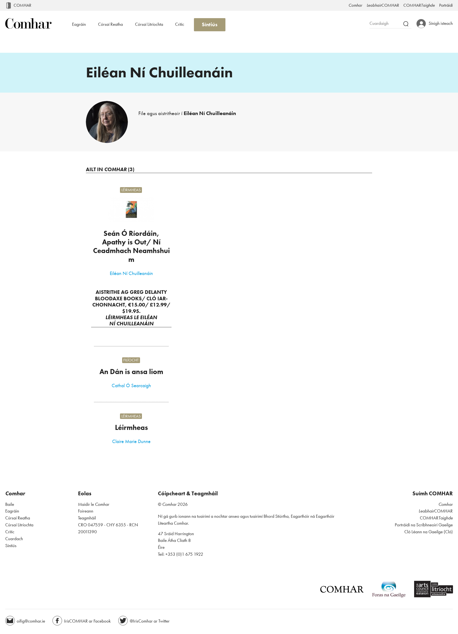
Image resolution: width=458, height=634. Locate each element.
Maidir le (93, 504)
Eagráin (79, 24)
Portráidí (446, 5)
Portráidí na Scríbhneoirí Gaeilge (424, 525)
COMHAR (22, 5)
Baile (9, 504)
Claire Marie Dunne (131, 441)
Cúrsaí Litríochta (149, 24)
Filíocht (131, 360)
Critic (179, 24)
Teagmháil (87, 518)
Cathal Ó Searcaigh (131, 385)
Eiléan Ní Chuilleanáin (131, 273)
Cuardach (14, 539)
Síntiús (210, 24)
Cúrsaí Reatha (110, 24)
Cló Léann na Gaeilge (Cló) (428, 532)
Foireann (85, 511)
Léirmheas (131, 190)
